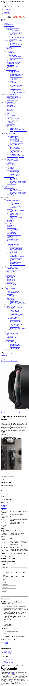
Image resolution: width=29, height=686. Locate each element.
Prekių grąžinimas (8, 652)
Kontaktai (6, 643)
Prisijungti (6, 12)
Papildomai (3, 506)
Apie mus (6, 642)
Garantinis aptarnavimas (9, 662)
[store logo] (15, 19)
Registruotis (7, 13)
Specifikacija (4, 505)
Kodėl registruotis (8, 659)
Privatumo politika (8, 654)
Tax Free (6, 661)
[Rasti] (1, 358)
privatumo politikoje (11, 673)
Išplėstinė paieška (5, 355)
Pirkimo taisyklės (8, 651)
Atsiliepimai (3, 508)
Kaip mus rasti (7, 9)
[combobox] (8, 354)
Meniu (2, 20)
